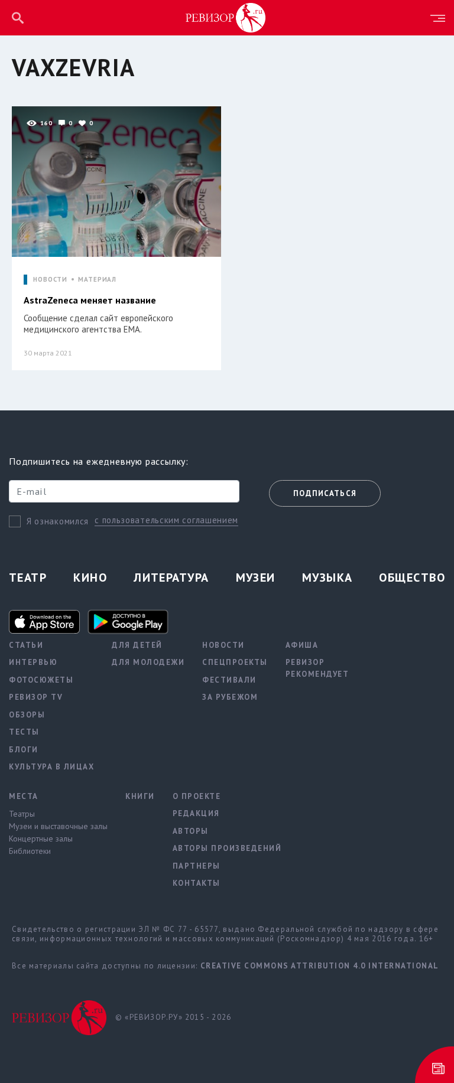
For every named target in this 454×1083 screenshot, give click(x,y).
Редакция (196, 813)
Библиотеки (30, 851)
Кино (90, 577)
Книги (140, 796)
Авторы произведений (227, 848)
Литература (171, 577)
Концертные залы (41, 838)
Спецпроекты (235, 662)
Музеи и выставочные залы (58, 826)
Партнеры (196, 866)
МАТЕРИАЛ (97, 279)
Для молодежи (148, 662)
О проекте (197, 796)
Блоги (23, 750)
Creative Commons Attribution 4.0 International (319, 966)
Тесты (24, 732)
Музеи (255, 577)
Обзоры (27, 715)
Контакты (196, 883)
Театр (28, 577)
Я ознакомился (58, 521)
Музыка (327, 577)
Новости (223, 645)
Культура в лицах (51, 767)
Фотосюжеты (41, 680)
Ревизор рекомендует (317, 668)
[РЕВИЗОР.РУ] (226, 17)
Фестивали (229, 680)
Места (23, 796)
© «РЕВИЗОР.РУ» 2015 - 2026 (173, 1017)
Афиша (302, 645)
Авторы (191, 831)
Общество (412, 577)
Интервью (33, 662)
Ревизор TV (36, 697)
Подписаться (324, 493)
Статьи (26, 645)
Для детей (137, 645)
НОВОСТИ (50, 279)
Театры (22, 813)
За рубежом (230, 697)
